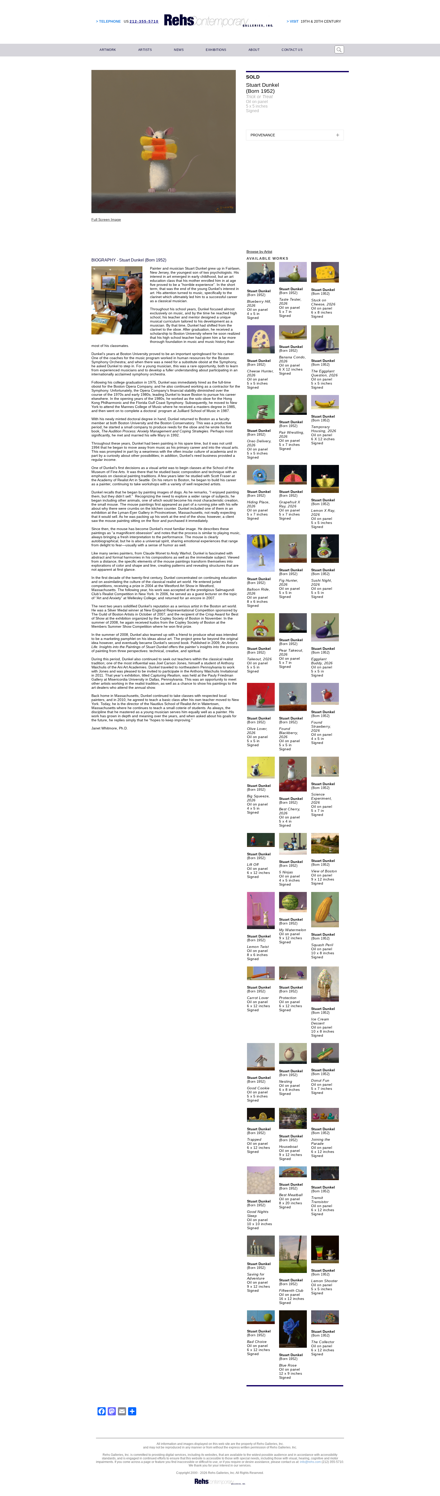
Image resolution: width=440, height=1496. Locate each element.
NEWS (179, 50)
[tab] (294, 135)
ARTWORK (108, 50)
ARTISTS (145, 50)
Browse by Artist (259, 252)
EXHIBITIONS (216, 50)
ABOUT (254, 50)
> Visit (293, 21)
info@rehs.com (310, 1462)
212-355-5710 (144, 21)
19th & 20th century (321, 21)
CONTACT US (292, 50)
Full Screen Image (106, 219)
